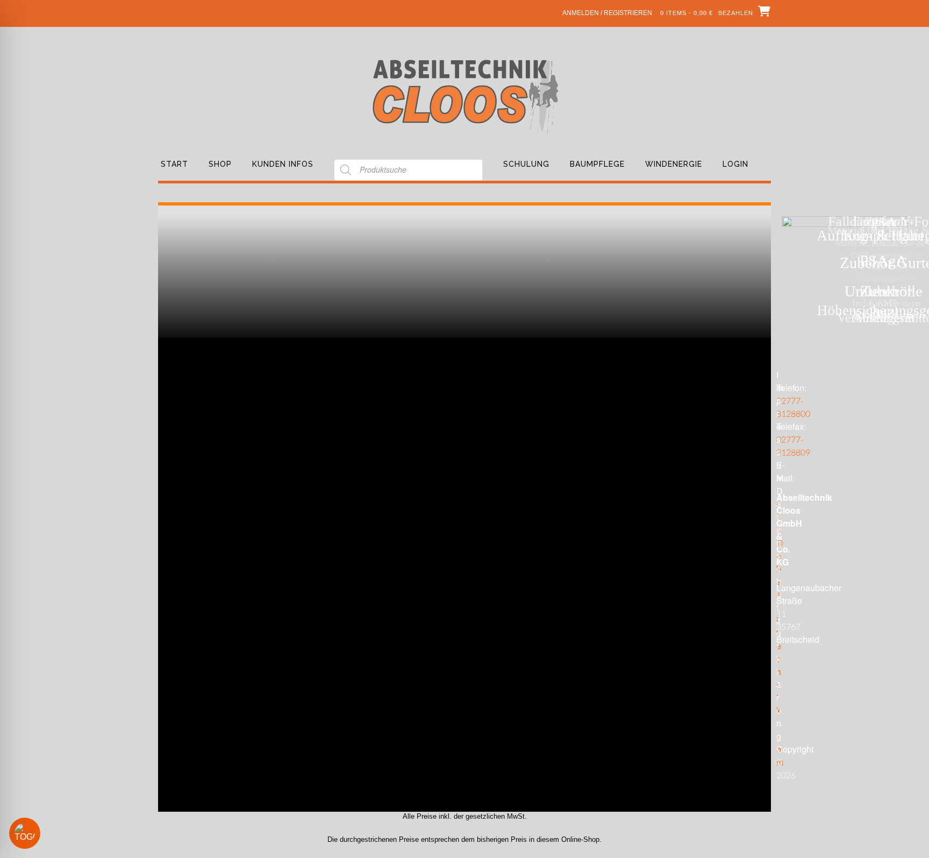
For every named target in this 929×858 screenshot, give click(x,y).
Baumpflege (597, 164)
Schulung (526, 164)
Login (735, 164)
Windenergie (673, 164)
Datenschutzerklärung (779, 614)
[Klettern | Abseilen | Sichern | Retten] (465, 95)
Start (174, 164)
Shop (220, 164)
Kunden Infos (282, 164)
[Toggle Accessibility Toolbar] (40, 833)
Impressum (779, 426)
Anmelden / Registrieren (607, 13)
